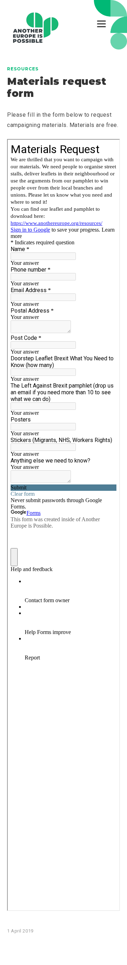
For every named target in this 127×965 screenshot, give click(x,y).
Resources (22, 68)
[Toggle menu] (101, 24)
